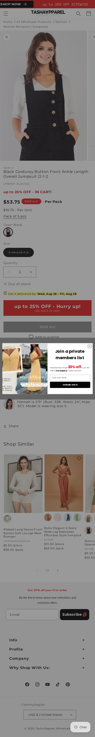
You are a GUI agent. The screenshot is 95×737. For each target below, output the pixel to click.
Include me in (70, 384)
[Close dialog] (90, 346)
